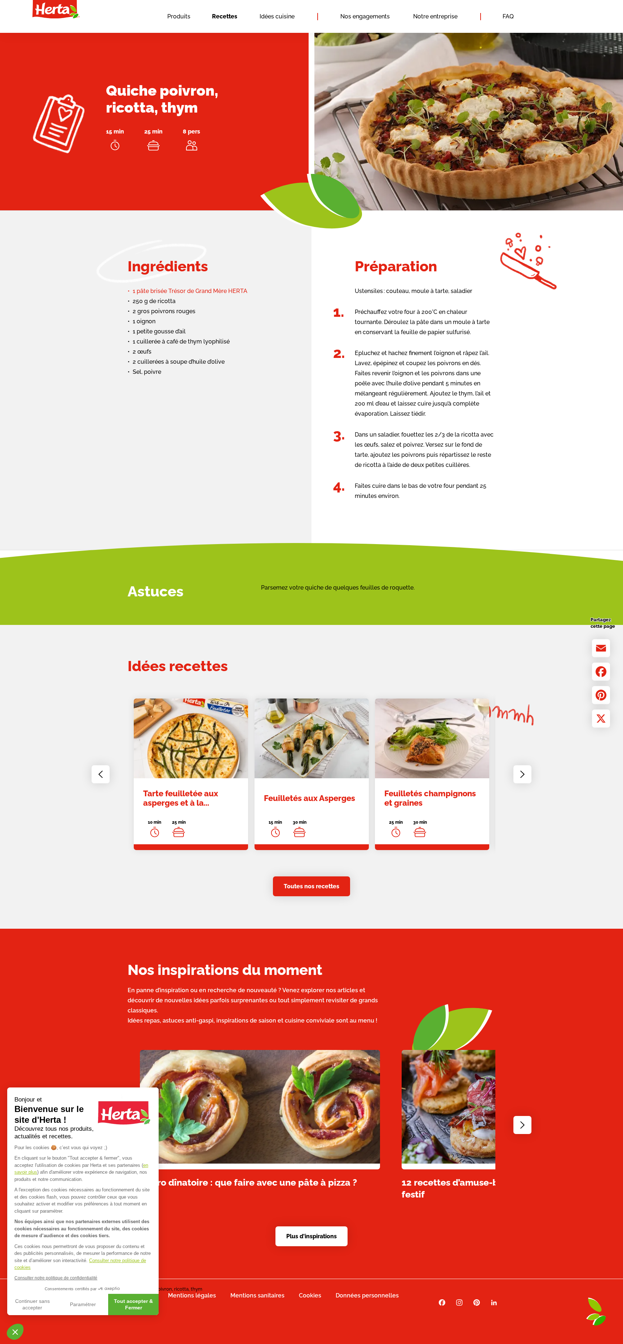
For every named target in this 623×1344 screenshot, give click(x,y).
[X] (601, 719)
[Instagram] (459, 1302)
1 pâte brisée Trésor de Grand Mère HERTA (190, 291)
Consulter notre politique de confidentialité (55, 1277)
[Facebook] (601, 672)
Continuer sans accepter (32, 1304)
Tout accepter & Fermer (133, 1304)
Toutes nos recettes (311, 886)
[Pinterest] (601, 695)
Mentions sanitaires (257, 1295)
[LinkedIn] (494, 1302)
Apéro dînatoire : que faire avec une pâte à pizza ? (248, 1182)
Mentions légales (192, 1295)
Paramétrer (83, 1304)
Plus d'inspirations (311, 1236)
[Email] (601, 648)
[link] (191, 774)
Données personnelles (367, 1295)
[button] (15, 1331)
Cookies (310, 1295)
